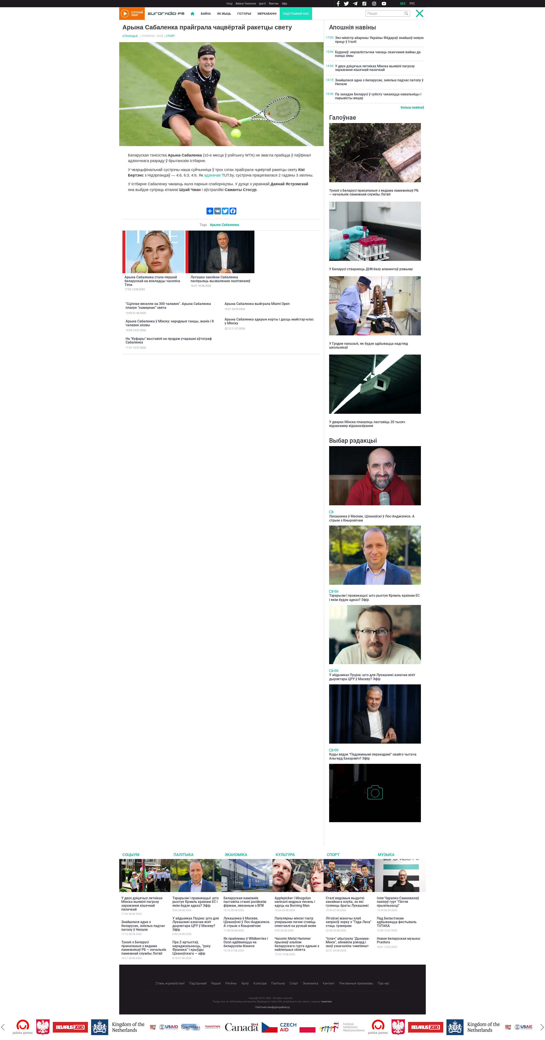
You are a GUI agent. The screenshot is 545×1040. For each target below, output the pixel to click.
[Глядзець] (331, 512)
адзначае (212, 175)
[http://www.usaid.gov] (145, 1027)
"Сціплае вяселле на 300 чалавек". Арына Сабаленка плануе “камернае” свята (168, 306)
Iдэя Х (262, 3)
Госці (229, 3)
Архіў (245, 983)
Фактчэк (273, 3)
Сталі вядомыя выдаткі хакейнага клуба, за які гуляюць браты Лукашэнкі (347, 902)
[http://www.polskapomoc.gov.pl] (355, 1027)
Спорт (170, 35)
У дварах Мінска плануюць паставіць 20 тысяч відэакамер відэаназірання (367, 424)
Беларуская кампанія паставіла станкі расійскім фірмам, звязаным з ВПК (245, 902)
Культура (285, 854)
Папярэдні (2, 1027)
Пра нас (383, 983)
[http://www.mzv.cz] (189, 1027)
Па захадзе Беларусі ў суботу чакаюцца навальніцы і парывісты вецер (378, 96)
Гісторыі (244, 13)
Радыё (216, 983)
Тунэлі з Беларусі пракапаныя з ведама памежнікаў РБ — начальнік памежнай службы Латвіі (374, 192)
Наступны (542, 1027)
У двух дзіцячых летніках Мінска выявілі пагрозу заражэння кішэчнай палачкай (375, 68)
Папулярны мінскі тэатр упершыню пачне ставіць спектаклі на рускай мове (295, 922)
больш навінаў (412, 107)
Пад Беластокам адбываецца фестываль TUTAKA (397, 922)
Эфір (284, 3)
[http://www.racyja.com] (129, 1027)
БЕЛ (402, 4)
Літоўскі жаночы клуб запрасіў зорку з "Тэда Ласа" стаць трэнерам (348, 922)
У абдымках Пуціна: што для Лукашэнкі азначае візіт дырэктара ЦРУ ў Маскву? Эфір (372, 677)
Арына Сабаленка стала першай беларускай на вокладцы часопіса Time (152, 281)
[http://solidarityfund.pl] (318, 1027)
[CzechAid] (255, 1027)
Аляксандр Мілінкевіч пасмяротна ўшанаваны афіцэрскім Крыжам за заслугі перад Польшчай (373, 829)
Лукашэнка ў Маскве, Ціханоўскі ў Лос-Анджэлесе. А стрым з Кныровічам (247, 922)
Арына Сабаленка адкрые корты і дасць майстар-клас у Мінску (269, 321)
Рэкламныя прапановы (356, 983)
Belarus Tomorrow (246, 3)
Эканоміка (236, 854)
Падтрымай (198, 983)
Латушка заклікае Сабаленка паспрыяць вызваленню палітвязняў (220, 279)
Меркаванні (267, 13)
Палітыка (184, 854)
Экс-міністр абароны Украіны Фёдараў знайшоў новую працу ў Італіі (379, 40)
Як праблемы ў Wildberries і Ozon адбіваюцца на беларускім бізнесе (246, 942)
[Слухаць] (336, 591)
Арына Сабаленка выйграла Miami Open (257, 304)
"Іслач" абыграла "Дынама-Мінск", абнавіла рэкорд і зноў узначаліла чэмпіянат (348, 942)
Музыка (386, 854)
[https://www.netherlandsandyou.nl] (95, 1027)
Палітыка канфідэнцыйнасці (272, 1007)
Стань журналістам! (170, 983)
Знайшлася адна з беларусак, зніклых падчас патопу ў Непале (379, 82)
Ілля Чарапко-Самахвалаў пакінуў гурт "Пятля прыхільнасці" (398, 902)
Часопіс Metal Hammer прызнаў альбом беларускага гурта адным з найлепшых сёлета (297, 944)
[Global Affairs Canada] (218, 1027)
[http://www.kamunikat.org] (167, 1027)
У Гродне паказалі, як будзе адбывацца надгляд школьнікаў (368, 345)
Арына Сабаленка (224, 225)
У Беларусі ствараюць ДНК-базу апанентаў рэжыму (371, 269)
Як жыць (224, 13)
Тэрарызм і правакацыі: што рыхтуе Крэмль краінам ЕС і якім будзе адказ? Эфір (195, 902)
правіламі (326, 1001)
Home (192, 13)
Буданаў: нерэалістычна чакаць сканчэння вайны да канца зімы (378, 54)
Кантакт (329, 983)
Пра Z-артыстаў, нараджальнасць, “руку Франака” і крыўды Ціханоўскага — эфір (191, 947)
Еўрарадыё (130, 36)
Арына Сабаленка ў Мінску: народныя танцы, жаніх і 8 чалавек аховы (170, 323)
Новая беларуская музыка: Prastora (399, 940)
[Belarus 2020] (47, 1027)
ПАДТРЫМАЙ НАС (296, 13)
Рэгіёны (231, 983)
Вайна (206, 13)
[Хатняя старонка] (166, 13)
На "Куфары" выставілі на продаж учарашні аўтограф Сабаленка (169, 341)
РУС (412, 4)
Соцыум (130, 854)
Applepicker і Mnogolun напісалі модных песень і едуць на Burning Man (295, 902)
